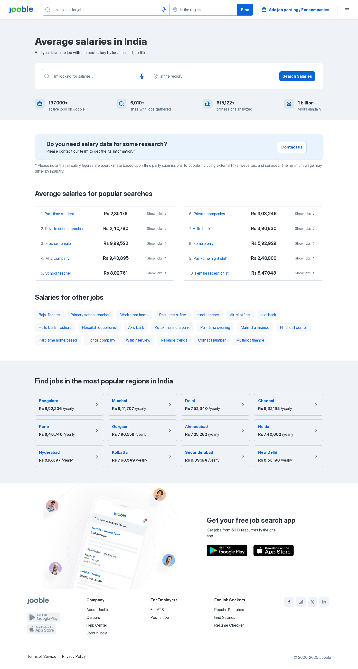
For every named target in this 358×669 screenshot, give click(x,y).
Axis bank (136, 327)
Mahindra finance (255, 327)
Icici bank (268, 314)
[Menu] (347, 10)
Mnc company (57, 258)
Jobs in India (96, 633)
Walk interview (138, 340)
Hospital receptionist (99, 327)
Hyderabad (49, 452)
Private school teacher (64, 228)
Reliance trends (174, 340)
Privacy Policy (74, 656)
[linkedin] (324, 602)
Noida (263, 426)
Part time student (59, 213)
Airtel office (240, 314)
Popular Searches (229, 609)
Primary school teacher (90, 314)
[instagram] (301, 602)
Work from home (134, 314)
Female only (204, 243)
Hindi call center (293, 327)
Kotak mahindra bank (172, 327)
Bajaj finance (49, 314)
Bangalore (48, 400)
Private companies (209, 213)
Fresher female (58, 243)
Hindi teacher (208, 314)
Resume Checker (229, 625)
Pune (44, 426)
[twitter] (312, 602)
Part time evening (215, 327)
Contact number (212, 340)
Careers (93, 617)
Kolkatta (120, 452)
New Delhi (267, 452)
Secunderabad (199, 452)
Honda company (101, 340)
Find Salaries (224, 617)
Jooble (325, 657)
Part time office (172, 314)
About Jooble (97, 609)
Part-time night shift (210, 258)
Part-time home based (58, 340)
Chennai (266, 400)
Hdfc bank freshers (55, 327)
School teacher (58, 273)
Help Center (96, 625)
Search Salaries (297, 76)
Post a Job (160, 617)
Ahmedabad (196, 426)
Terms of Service (41, 656)
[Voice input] (164, 10)
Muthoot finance (250, 340)
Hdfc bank (201, 228)
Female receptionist (212, 273)
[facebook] (289, 602)
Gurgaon (120, 426)
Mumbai (119, 400)
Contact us (291, 147)
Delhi (190, 400)
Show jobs (155, 214)
